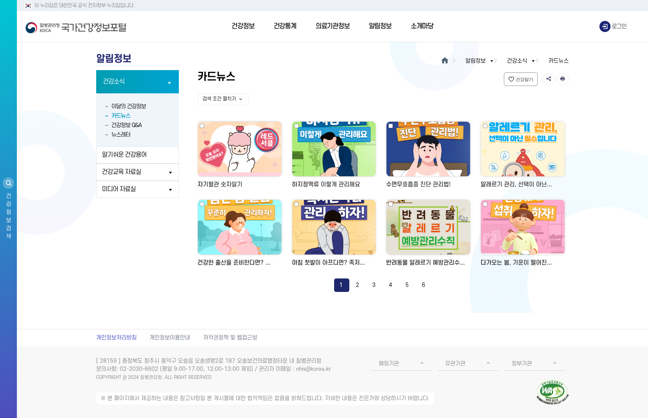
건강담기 (524, 79)
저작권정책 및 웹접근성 (230, 338)
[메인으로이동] (444, 61)
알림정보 (380, 26)
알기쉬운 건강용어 (124, 154)
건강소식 (114, 81)
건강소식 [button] (517, 61)
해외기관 (389, 364)
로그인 (619, 27)
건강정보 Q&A (126, 125)
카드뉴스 (120, 116)
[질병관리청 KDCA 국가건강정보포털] (76, 26)
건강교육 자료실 (121, 172)
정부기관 (522, 364)
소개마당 (422, 26)
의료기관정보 (333, 26)
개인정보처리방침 (116, 338)
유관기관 (455, 364)
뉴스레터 (120, 135)
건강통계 (285, 26)
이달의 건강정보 (128, 106)
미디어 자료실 (119, 189)
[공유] (549, 79)
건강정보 (243, 26)
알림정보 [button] (475, 61)
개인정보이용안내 (170, 338)
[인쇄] (563, 79)
